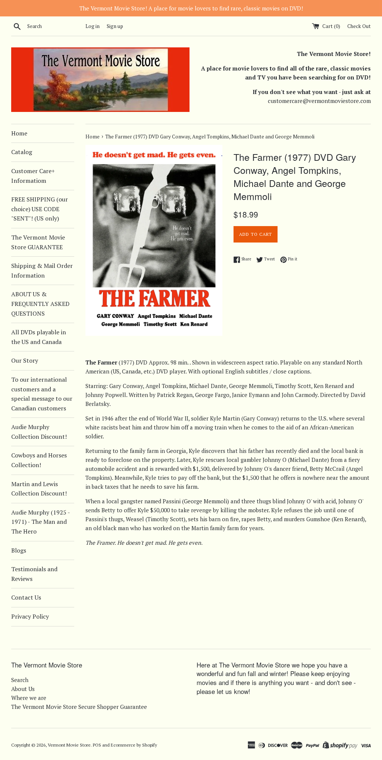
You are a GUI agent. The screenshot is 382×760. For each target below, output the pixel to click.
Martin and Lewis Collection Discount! (39, 489)
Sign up (115, 26)
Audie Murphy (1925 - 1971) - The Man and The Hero (40, 521)
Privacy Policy (30, 616)
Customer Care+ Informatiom (33, 176)
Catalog (21, 152)
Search (19, 680)
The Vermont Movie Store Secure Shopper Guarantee (79, 706)
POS (97, 745)
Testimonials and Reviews (34, 574)
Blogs (18, 550)
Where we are (28, 697)
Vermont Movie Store (69, 745)
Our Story (24, 360)
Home (19, 133)
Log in (92, 26)
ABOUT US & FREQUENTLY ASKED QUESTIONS (40, 303)
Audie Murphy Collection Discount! (39, 432)
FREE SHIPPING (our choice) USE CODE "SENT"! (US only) (39, 208)
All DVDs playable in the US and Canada (38, 337)
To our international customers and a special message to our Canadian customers (41, 393)
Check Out (359, 26)
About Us (23, 688)
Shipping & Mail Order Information (42, 270)
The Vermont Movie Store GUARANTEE (38, 242)
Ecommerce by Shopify (134, 745)
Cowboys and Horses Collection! (39, 460)
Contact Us (26, 597)
